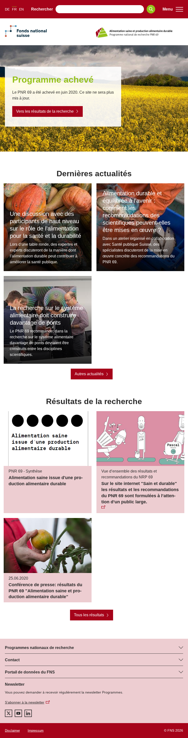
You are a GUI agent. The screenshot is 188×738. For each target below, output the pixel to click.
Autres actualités (89, 374)
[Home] (139, 32)
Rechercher (42, 9)
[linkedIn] (28, 713)
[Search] (151, 9)
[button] (173, 9)
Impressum (36, 730)
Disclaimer (12, 730)
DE (7, 9)
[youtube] (18, 713)
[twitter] (8, 713)
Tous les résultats (89, 615)
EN (21, 9)
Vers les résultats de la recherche (45, 111)
